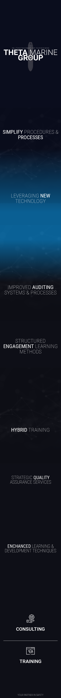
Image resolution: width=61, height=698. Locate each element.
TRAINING (30, 661)
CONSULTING (30, 629)
